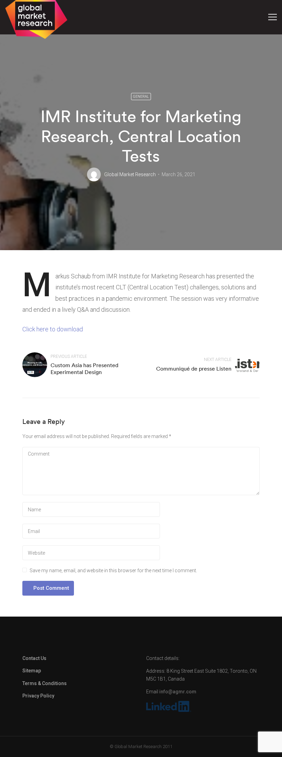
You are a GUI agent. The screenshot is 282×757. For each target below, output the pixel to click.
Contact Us (34, 658)
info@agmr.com (177, 691)
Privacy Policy (38, 696)
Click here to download (52, 329)
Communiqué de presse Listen (193, 368)
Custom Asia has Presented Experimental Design (84, 368)
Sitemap (31, 670)
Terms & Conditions (44, 683)
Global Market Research (130, 174)
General (141, 96)
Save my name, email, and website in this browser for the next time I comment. (113, 570)
